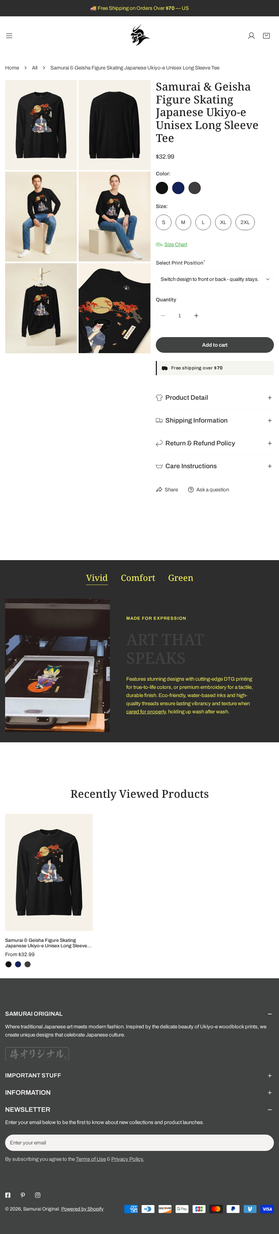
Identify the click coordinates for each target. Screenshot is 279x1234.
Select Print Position (180, 262)
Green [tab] (180, 577)
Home (12, 67)
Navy (178, 188)
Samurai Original (41, 1209)
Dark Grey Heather (194, 188)
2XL (245, 222)
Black (162, 188)
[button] (266, 35)
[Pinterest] (22, 1195)
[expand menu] (9, 35)
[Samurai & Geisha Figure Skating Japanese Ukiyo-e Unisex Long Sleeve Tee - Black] (8, 964)
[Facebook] (7, 1195)
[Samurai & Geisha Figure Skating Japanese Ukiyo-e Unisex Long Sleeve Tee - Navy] (18, 964)
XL (223, 222)
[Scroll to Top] (267, 1198)
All (34, 67)
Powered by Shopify (82, 1209)
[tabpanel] (139, 665)
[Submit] (265, 1142)
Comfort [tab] (138, 577)
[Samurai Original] (139, 35)
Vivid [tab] (97, 577)
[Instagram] (37, 1195)
